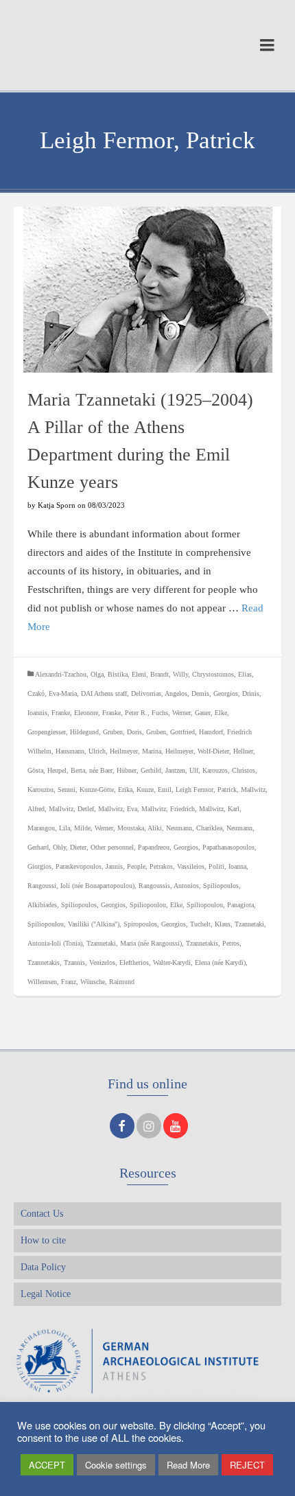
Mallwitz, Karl (219, 809)
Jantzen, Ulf (181, 770)
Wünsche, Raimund (107, 981)
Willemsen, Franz (51, 981)
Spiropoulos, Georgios (154, 924)
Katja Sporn (56, 505)
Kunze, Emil (154, 789)
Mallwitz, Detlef (71, 809)
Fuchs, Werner (171, 712)
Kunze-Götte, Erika (106, 789)
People (136, 866)
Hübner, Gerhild (139, 770)
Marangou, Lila (48, 828)
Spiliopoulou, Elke (156, 905)
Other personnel (112, 847)
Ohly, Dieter (69, 847)
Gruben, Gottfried (170, 732)
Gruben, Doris (122, 732)
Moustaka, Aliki (139, 828)
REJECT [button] (247, 1464)
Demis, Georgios (214, 693)
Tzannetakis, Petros (212, 943)
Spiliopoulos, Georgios (93, 905)
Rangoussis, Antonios (169, 885)
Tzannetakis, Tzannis (56, 962)
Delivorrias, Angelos (159, 693)
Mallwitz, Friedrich (168, 809)
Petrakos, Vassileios (177, 866)
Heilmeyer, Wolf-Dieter (197, 751)
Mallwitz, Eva (117, 809)
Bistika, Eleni (127, 674)
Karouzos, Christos (228, 770)
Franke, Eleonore (74, 712)
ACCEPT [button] (47, 1464)
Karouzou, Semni (51, 789)
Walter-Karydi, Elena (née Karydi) (199, 962)
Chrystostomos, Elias (222, 674)
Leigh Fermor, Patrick (206, 789)
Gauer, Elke (211, 712)
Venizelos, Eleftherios (119, 962)
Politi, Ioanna (227, 866)
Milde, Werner (93, 828)
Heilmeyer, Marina (135, 751)
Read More (188, 1464)
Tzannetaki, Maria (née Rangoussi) (134, 943)
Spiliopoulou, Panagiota (220, 905)
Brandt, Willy (169, 674)
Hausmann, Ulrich (81, 751)
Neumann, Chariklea (194, 828)
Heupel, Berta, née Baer (80, 770)
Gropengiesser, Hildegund (63, 732)
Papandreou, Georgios (168, 847)
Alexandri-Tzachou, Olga (69, 674)
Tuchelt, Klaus (210, 924)
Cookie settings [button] (116, 1464)
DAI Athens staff (104, 693)
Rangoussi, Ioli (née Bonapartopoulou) (80, 885)
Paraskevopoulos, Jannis (89, 866)
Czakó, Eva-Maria (52, 693)
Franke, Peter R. (125, 712)
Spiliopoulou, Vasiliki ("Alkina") (73, 924)
